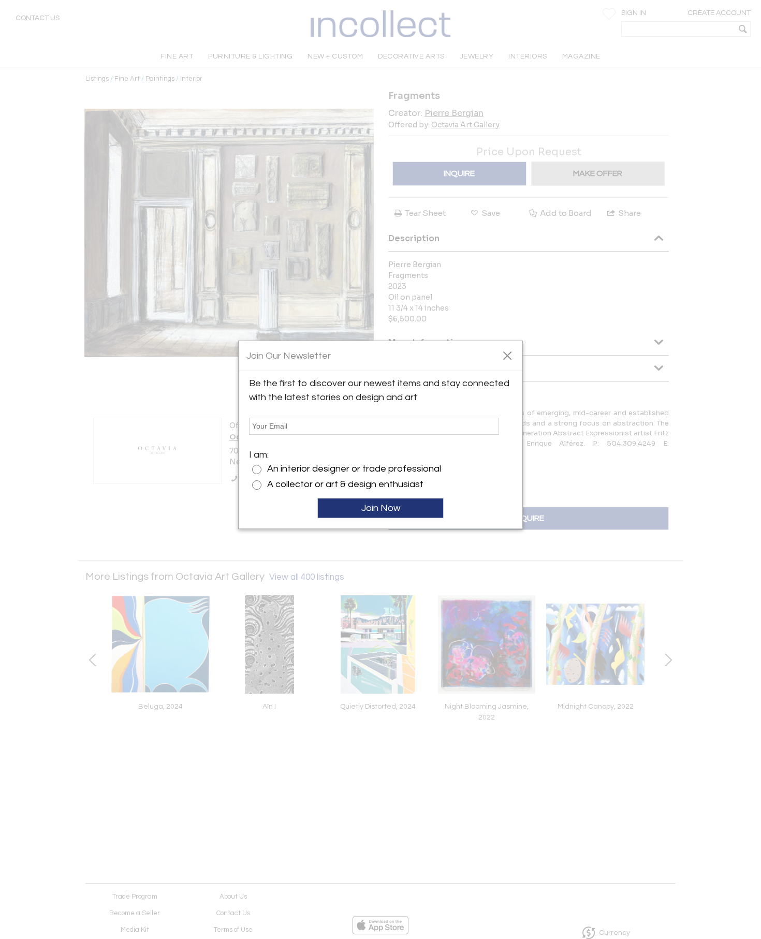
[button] (507, 355)
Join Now (380, 508)
